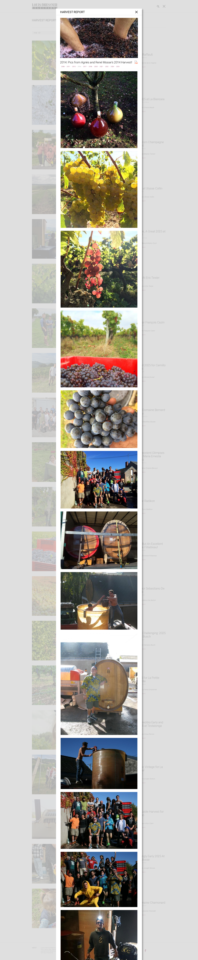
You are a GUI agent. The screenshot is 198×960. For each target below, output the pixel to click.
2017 (85, 66)
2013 (74, 66)
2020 (96, 66)
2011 (68, 66)
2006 (63, 66)
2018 (90, 66)
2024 (112, 66)
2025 (118, 66)
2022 (107, 66)
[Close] (136, 12)
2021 (101, 66)
